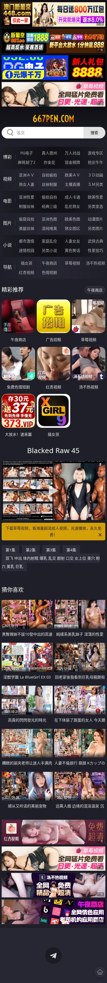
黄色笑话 (72, 250)
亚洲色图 (49, 219)
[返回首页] (99, 971)
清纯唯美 (49, 228)
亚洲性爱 (26, 197)
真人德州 (49, 153)
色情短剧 (49, 272)
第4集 (71, 549)
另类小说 (49, 250)
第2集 (31, 549)
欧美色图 (72, 219)
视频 (7, 179)
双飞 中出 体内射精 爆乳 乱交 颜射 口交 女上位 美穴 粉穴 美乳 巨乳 (51, 562)
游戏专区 (95, 153)
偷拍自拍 (49, 197)
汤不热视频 (95, 263)
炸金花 (49, 162)
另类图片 (95, 228)
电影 (7, 201)
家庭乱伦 (49, 241)
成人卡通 (72, 197)
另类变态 (95, 206)
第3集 (51, 549)
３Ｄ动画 (95, 175)
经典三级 (49, 206)
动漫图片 (95, 219)
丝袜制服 (49, 184)
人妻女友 (72, 241)
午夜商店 (49, 263)
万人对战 (72, 153)
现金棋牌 (72, 162)
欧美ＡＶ (72, 175)
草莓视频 (72, 263)
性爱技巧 (95, 250)
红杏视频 (26, 272)
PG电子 (26, 153)
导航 (7, 267)
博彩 (7, 157)
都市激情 (26, 241)
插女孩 (26, 263)
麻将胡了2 (26, 162)
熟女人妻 (26, 184)
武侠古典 (95, 241)
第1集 (10, 549)
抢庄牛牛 (95, 162)
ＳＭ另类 (95, 184)
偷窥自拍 (26, 219)
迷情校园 (26, 250)
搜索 (94, 132)
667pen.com (53, 118)
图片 (7, 223)
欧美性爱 (95, 197)
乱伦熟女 (72, 206)
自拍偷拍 (49, 175)
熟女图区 (72, 228)
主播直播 (72, 184)
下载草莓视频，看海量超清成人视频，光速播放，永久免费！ (53, 531)
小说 (7, 245)
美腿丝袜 (26, 228)
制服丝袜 (26, 206)
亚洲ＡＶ (26, 175)
